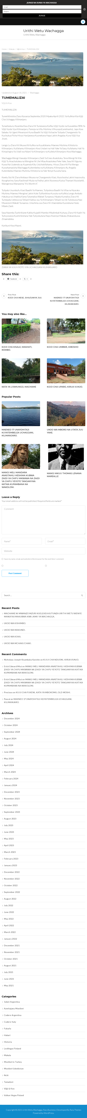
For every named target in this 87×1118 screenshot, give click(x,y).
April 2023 (9, 845)
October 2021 (11, 959)
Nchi (6, 1075)
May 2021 (8, 985)
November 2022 (11, 878)
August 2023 (10, 818)
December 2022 (11, 872)
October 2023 (11, 805)
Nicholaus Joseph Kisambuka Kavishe (22, 659)
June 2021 (9, 979)
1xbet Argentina (12, 1002)
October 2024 (11, 725)
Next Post (64, 299)
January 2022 (10, 939)
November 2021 (11, 952)
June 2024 (9, 752)
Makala (7, 1055)
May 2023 (8, 838)
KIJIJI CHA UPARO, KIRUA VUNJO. (65, 387)
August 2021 (10, 965)
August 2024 (10, 738)
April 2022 (9, 925)
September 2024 (12, 732)
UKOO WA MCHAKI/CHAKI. (18, 643)
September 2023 (12, 812)
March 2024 (10, 772)
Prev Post (25, 296)
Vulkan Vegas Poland (14, 1095)
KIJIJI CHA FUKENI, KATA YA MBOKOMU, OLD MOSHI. (43, 692)
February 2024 (11, 778)
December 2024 (11, 718)
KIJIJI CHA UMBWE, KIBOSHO (62, 347)
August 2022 (10, 898)
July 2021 (8, 972)
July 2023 (8, 825)
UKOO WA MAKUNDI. (15, 630)
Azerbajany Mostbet (14, 1008)
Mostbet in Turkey (13, 1062)
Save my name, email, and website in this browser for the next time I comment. (34, 559)
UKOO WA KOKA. (12, 636)
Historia (8, 1042)
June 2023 (9, 832)
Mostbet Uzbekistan (14, 1068)
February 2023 (11, 858)
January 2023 (10, 865)
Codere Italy (10, 1022)
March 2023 (10, 852)
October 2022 (11, 885)
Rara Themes (75, 1110)
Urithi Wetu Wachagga (43, 31)
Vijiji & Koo (7, 103)
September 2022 (12, 892)
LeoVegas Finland (12, 1048)
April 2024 (9, 765)
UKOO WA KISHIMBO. (15, 623)
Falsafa (7, 1028)
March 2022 (10, 932)
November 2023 (11, 798)
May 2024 (8, 758)
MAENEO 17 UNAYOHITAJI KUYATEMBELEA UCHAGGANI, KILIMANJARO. (18, 432)
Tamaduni (8, 1082)
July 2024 (8, 745)
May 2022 (8, 919)
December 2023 (11, 792)
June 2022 (9, 912)
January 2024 (10, 785)
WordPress (49, 1113)
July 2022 (8, 905)
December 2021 (11, 945)
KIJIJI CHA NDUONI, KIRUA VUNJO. (61, 659)
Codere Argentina (12, 1015)
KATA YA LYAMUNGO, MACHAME (19, 387)
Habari (7, 1035)
